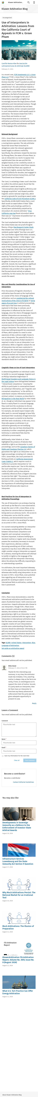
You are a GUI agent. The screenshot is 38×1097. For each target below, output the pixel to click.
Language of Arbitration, (10, 645)
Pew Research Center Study (23, 227)
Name (4, 739)
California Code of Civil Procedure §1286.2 (20, 199)
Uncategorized (7, 18)
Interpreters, (27, 643)
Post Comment (30, 760)
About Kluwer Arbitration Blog (11, 1095)
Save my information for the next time (16, 756)
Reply (34, 703)
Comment (5, 721)
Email (4, 747)
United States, (16, 643)
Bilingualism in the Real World (13, 399)
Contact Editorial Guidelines (23, 782)
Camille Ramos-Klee (9, 63)
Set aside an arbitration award (13, 648)
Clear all (16, 760)
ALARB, (8, 643)
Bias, (33, 643)
